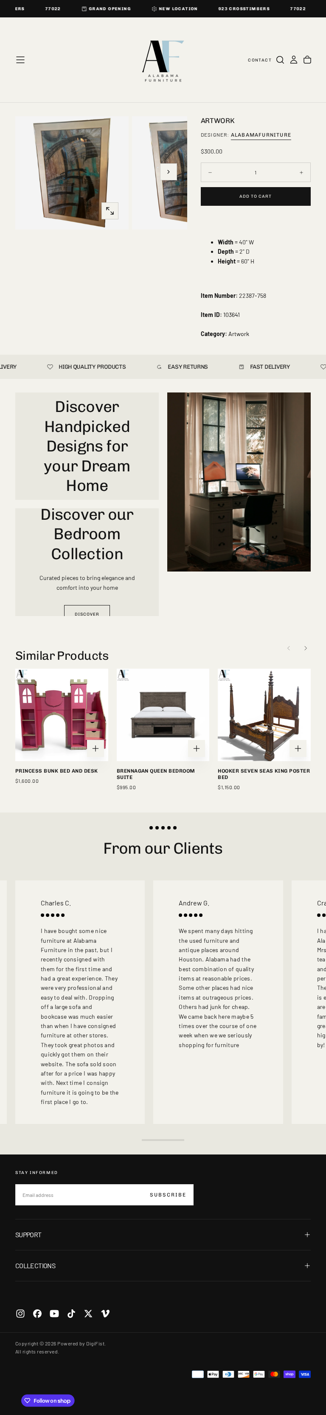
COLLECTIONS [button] (35, 1265)
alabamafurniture (261, 135)
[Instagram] (20, 1314)
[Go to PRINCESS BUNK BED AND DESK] (61, 715)
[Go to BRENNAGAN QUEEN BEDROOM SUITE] (163, 715)
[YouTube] (54, 1314)
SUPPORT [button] (28, 1234)
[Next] (306, 648)
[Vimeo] (105, 1314)
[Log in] (294, 60)
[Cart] (307, 60)
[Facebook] (37, 1314)
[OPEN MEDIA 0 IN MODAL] (110, 211)
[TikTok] (71, 1314)
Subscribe (168, 1195)
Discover (87, 614)
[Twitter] (88, 1314)
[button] (20, 60)
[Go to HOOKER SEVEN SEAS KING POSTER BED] (264, 715)
